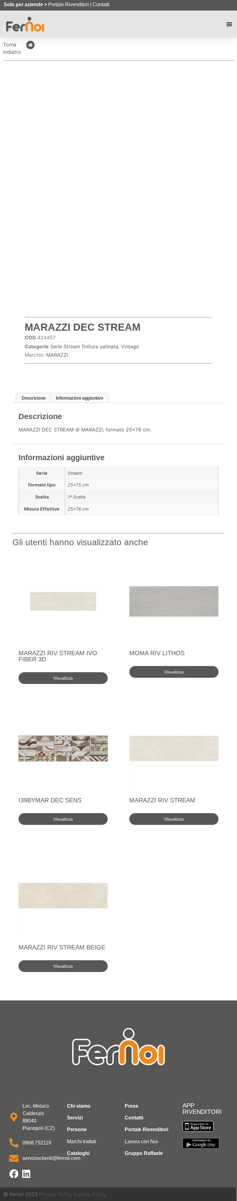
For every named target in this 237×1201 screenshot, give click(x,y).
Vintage (130, 346)
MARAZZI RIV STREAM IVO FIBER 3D (58, 656)
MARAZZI (57, 355)
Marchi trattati (81, 1141)
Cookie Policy (90, 1194)
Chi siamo (78, 1106)
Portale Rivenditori (68, 4)
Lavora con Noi (141, 1141)
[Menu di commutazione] (229, 24)
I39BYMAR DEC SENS (50, 800)
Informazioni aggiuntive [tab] (79, 398)
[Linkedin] (26, 1173)
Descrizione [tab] (34, 398)
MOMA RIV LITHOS (157, 653)
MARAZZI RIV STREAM (162, 800)
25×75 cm (78, 484)
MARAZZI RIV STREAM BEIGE (62, 947)
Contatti (101, 4)
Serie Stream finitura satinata (84, 346)
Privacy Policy (55, 1194)
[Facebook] (14, 1173)
